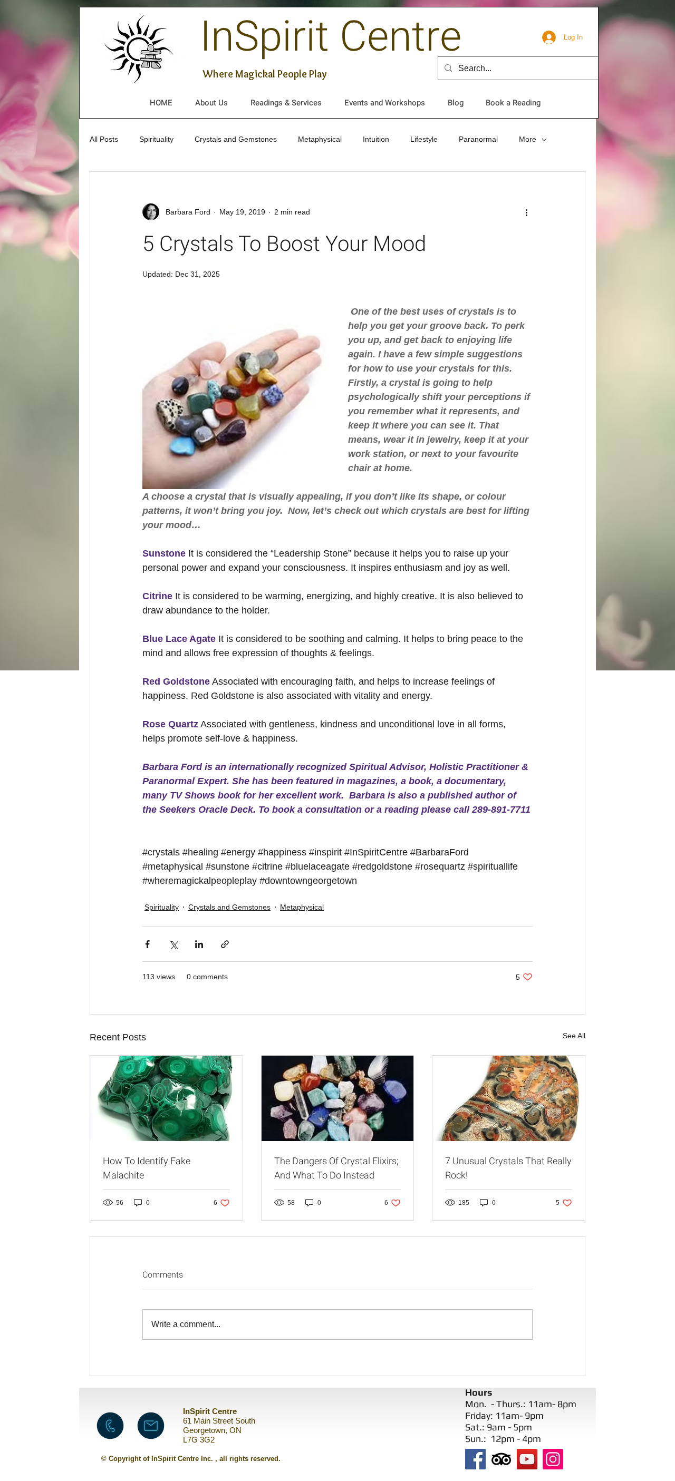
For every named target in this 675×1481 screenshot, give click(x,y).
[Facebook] (475, 1459)
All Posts (104, 139)
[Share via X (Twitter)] (173, 944)
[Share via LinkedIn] (199, 944)
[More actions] (526, 212)
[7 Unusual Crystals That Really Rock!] (508, 1098)
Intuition (376, 139)
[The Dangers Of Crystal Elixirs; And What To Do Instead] (338, 1098)
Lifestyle (424, 139)
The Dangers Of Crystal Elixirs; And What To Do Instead (336, 1168)
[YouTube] (527, 1459)
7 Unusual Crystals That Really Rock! (508, 1168)
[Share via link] (225, 944)
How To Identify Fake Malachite (146, 1168)
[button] (211, 102)
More (527, 139)
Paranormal (478, 139)
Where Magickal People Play (264, 73)
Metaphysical (320, 139)
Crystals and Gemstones (236, 139)
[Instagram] (553, 1459)
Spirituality (156, 139)
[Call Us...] (110, 1425)
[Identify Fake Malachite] (166, 1098)
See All (574, 1035)
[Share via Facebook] (147, 944)
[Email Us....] (151, 1425)
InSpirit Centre (330, 37)
